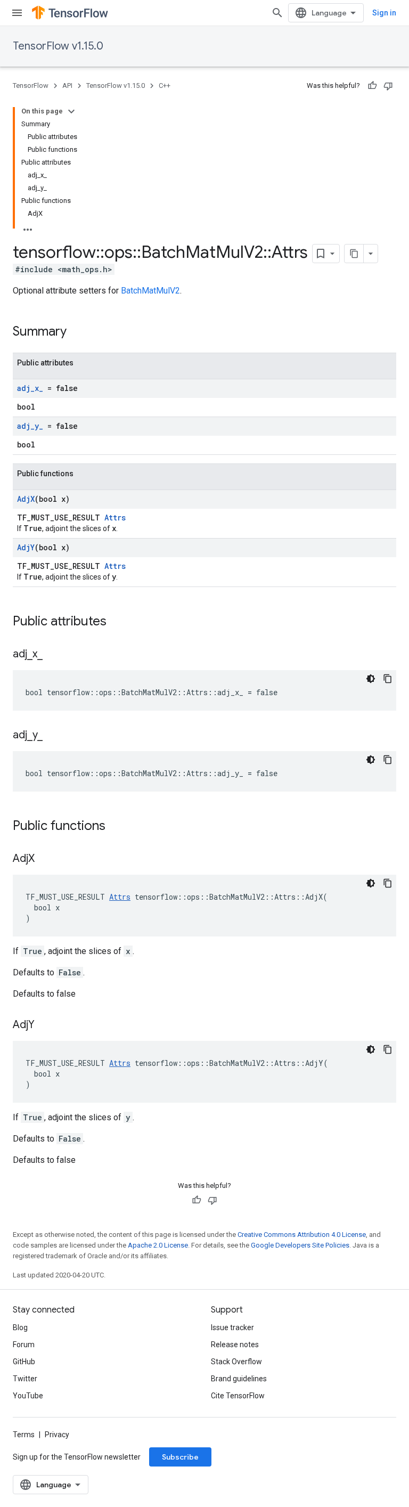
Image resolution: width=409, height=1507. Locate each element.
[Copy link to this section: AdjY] (45, 1025)
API (67, 85)
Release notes (235, 1344)
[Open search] (277, 12)
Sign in (384, 13)
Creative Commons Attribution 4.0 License (302, 1235)
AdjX (26, 499)
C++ (164, 85)
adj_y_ (30, 426)
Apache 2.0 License (158, 1245)
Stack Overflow (236, 1361)
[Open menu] (17, 13)
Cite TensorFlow (238, 1395)
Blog (20, 1327)
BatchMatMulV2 (150, 291)
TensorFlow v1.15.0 (58, 46)
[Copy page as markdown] (354, 254)
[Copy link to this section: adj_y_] (53, 735)
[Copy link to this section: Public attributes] (117, 622)
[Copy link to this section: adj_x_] (53, 654)
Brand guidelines (239, 1378)
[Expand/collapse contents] (71, 111)
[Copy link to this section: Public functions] (116, 826)
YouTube (28, 1395)
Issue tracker (232, 1327)
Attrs (115, 517)
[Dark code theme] (370, 678)
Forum (24, 1344)
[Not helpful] (388, 86)
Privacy (57, 1434)
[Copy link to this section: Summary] (77, 332)
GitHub (24, 1361)
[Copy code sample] (387, 678)
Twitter (25, 1378)
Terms (24, 1434)
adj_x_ (30, 388)
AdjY (26, 547)
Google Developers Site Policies (300, 1245)
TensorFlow (30, 85)
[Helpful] (372, 86)
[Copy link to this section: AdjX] (45, 859)
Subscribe (180, 1457)
